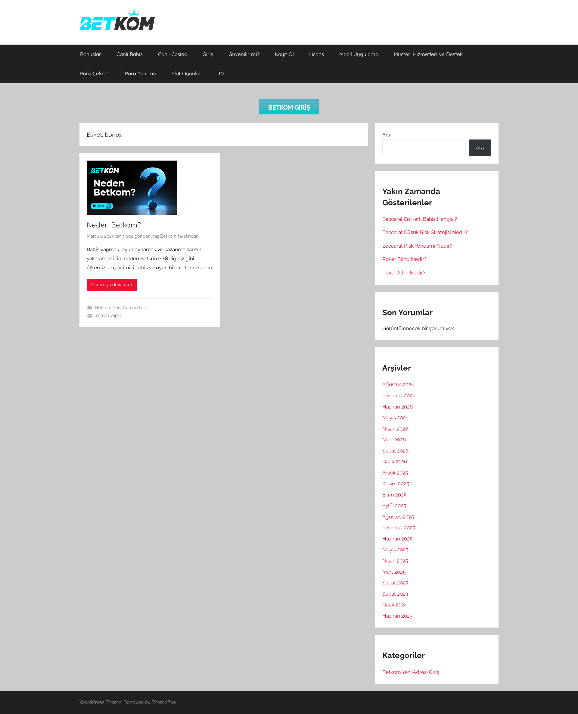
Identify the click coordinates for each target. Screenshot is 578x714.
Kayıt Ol (284, 54)
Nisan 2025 (395, 561)
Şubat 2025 (395, 583)
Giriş (208, 54)
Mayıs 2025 (395, 549)
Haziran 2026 (397, 407)
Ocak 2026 (394, 462)
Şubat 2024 (395, 594)
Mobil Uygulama (358, 54)
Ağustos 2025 (398, 517)
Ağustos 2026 (398, 384)
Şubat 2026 (395, 451)
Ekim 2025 (394, 495)
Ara (386, 135)
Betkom (168, 236)
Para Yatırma (140, 73)
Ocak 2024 (394, 605)
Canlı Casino (172, 54)
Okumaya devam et (111, 284)
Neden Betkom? (114, 224)
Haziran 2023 (397, 616)
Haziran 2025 (397, 539)
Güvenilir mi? (243, 54)
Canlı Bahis (130, 54)
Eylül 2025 (394, 506)
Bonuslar (90, 54)
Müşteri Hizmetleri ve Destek (428, 54)
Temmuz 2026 (398, 396)
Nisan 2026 (395, 429)
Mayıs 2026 (395, 418)
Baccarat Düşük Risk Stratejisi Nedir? (425, 232)
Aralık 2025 (395, 473)
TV (221, 73)
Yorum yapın (108, 315)
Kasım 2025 (395, 484)
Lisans (316, 54)
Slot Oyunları (187, 73)
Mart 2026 (394, 440)
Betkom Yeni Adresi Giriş (120, 307)
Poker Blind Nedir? (404, 259)
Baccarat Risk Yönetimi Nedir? (417, 246)
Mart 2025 (394, 572)
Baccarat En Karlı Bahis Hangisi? (419, 219)
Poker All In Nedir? (403, 273)
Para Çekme (95, 73)
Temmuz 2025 (398, 528)
